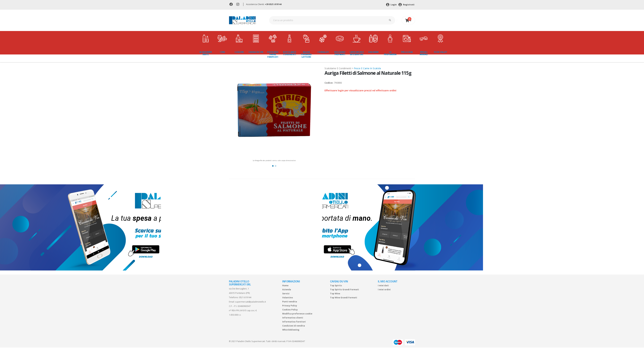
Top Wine (335, 293)
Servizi (285, 293)
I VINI (222, 52)
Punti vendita (289, 301)
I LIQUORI (239, 52)
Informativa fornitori (294, 321)
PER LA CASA (407, 52)
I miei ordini (384, 289)
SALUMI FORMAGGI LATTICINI (306, 54)
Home (285, 285)
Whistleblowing (290, 329)
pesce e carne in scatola (367, 68)
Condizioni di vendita (293, 325)
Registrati (408, 4)
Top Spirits (336, 285)
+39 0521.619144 (273, 4)
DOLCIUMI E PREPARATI (339, 53)
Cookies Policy (290, 309)
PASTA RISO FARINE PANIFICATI (272, 54)
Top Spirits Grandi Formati (344, 289)
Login (393, 4)
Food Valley (440, 52)
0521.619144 (245, 297)
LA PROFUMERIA (390, 53)
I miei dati (383, 285)
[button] (273, 165)
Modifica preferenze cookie (297, 313)
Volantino (287, 297)
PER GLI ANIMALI (424, 53)
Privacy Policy (289, 305)
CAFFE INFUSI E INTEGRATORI (357, 53)
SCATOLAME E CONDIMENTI (289, 53)
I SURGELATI (323, 52)
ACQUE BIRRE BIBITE (205, 53)
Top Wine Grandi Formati (343, 297)
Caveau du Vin (256, 52)
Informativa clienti (292, 317)
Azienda (286, 289)
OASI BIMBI (373, 52)
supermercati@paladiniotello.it (250, 301)
